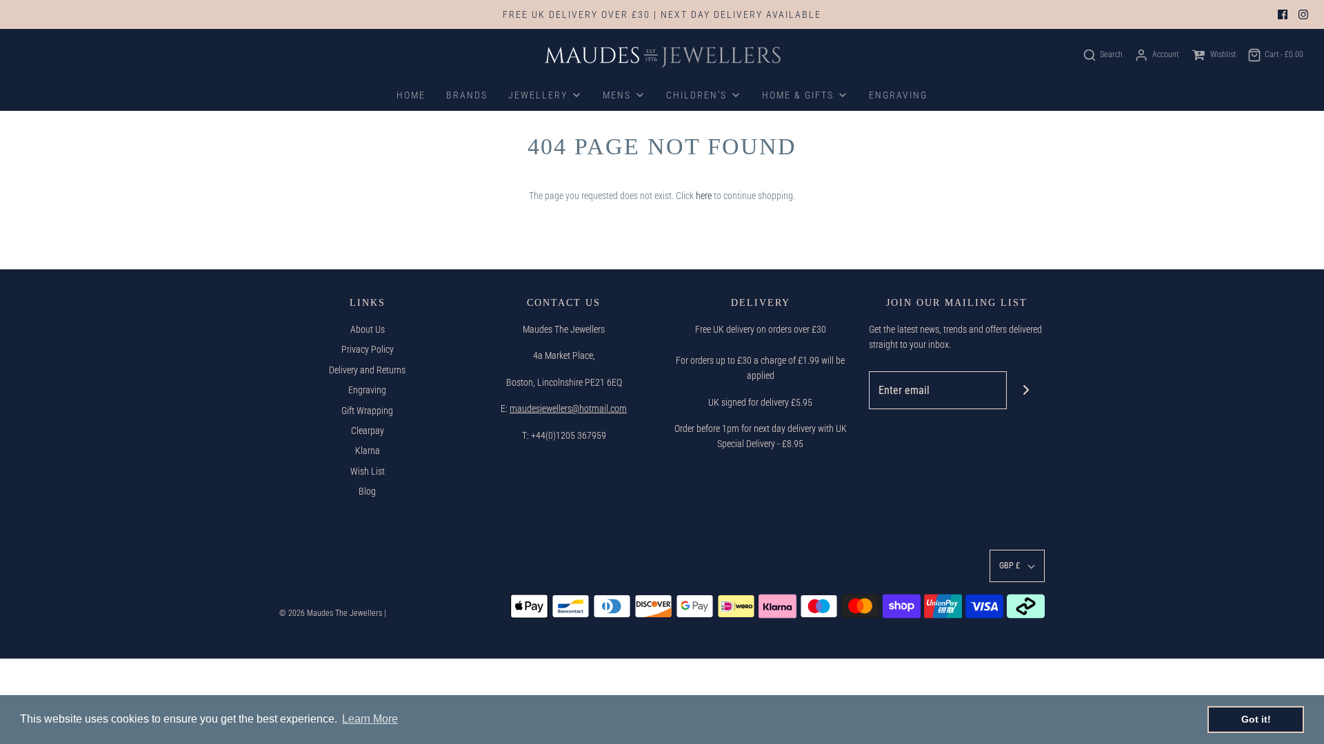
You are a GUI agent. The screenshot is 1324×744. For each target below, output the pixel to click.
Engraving (367, 389)
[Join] (1026, 390)
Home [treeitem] (411, 95)
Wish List (367, 471)
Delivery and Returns (367, 369)
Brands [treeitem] (467, 95)
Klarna (367, 450)
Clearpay (367, 430)
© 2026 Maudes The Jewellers (330, 613)
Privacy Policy (367, 349)
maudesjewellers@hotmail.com (568, 408)
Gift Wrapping (367, 410)
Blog (367, 491)
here (704, 195)
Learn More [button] (370, 719)
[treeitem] (545, 95)
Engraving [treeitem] (898, 95)
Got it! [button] (1256, 719)
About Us (367, 329)
